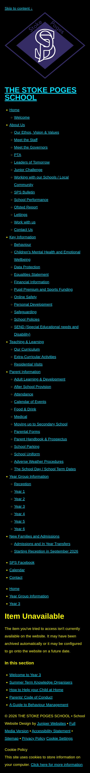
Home (14, 589)
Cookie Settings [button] (59, 738)
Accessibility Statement (51, 731)
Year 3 (14, 604)
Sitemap (12, 738)
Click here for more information (57, 764)
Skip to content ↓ (19, 8)
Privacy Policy (33, 738)
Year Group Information (29, 596)
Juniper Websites (51, 723)
